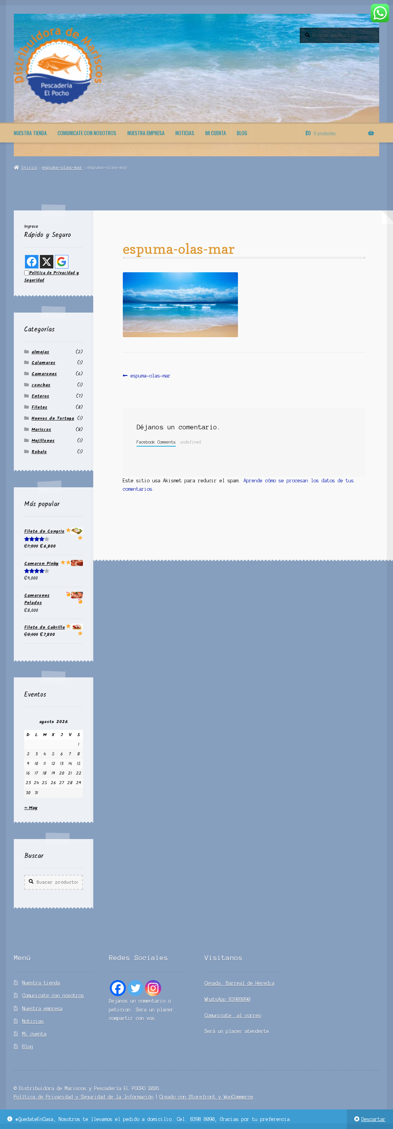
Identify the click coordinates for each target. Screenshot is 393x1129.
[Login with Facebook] (31, 261)
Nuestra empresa (146, 133)
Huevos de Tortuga (52, 418)
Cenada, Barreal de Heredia (239, 983)
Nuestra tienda (30, 133)
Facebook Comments (156, 442)
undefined (190, 442)
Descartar (374, 1119)
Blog (242, 133)
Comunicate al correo (233, 1015)
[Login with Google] (61, 261)
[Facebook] (118, 988)
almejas (40, 352)
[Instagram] (153, 988)
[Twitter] (135, 988)
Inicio (29, 167)
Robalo (39, 451)
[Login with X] (46, 261)
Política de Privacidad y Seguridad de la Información (84, 1096)
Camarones (44, 373)
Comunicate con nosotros (87, 133)
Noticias (184, 133)
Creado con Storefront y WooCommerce (206, 1096)
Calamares (43, 362)
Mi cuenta (215, 133)
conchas (40, 385)
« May (31, 807)
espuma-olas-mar (62, 167)
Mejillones (42, 440)
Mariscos (41, 429)
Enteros (40, 396)
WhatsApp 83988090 (227, 999)
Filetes (39, 407)
